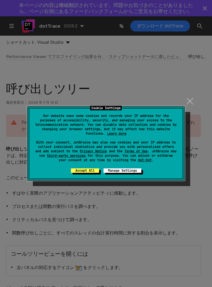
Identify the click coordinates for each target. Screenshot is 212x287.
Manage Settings (122, 170)
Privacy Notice (93, 151)
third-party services (66, 155)
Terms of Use (136, 151)
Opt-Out (145, 160)
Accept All (85, 170)
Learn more (116, 133)
